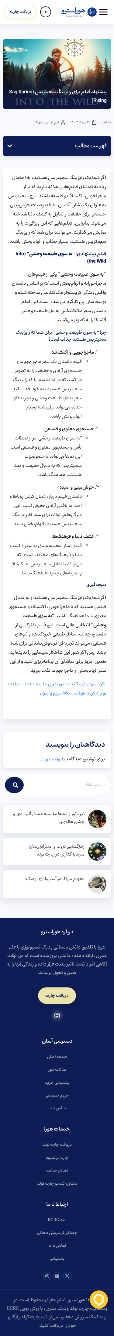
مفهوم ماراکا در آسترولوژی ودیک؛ (55, 879)
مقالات (106, 122)
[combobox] (67, 785)
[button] (9, 146)
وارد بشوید (51, 759)
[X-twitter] (67, 1276)
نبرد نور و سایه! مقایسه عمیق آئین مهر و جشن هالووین (49, 818)
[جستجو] (14, 785)
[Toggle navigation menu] (103, 12)
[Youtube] (57, 1276)
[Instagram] (47, 1276)
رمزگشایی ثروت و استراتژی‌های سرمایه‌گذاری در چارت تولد (57, 850)
